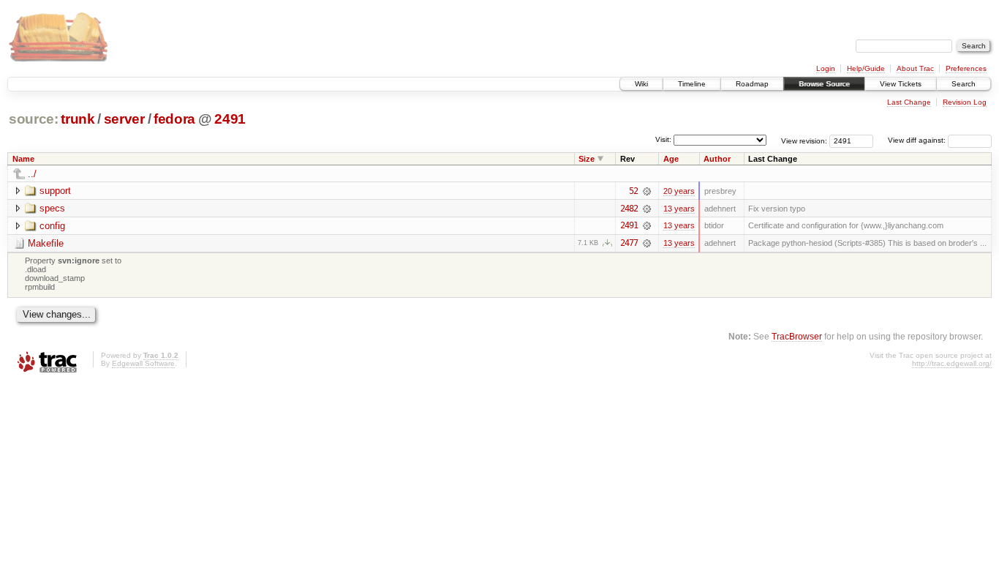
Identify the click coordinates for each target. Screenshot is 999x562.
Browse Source (824, 84)
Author (717, 158)
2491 (230, 119)
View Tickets (900, 84)
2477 (629, 243)
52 (633, 191)
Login (825, 68)
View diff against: (918, 140)
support (55, 190)
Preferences (966, 68)
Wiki (641, 84)
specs (52, 208)
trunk (77, 119)
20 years (679, 191)
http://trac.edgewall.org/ (952, 363)
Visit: (663, 139)
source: (34, 119)
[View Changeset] (647, 191)
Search (963, 84)
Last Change (909, 102)
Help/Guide (866, 68)
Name (23, 158)
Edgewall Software (143, 363)
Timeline (692, 84)
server (124, 119)
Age (671, 158)
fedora (174, 119)
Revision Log (965, 102)
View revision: (804, 140)
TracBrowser (797, 336)
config (52, 225)
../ (32, 173)
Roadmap (752, 84)
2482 (629, 208)
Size (586, 158)
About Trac (915, 68)
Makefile (46, 243)
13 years (679, 208)
